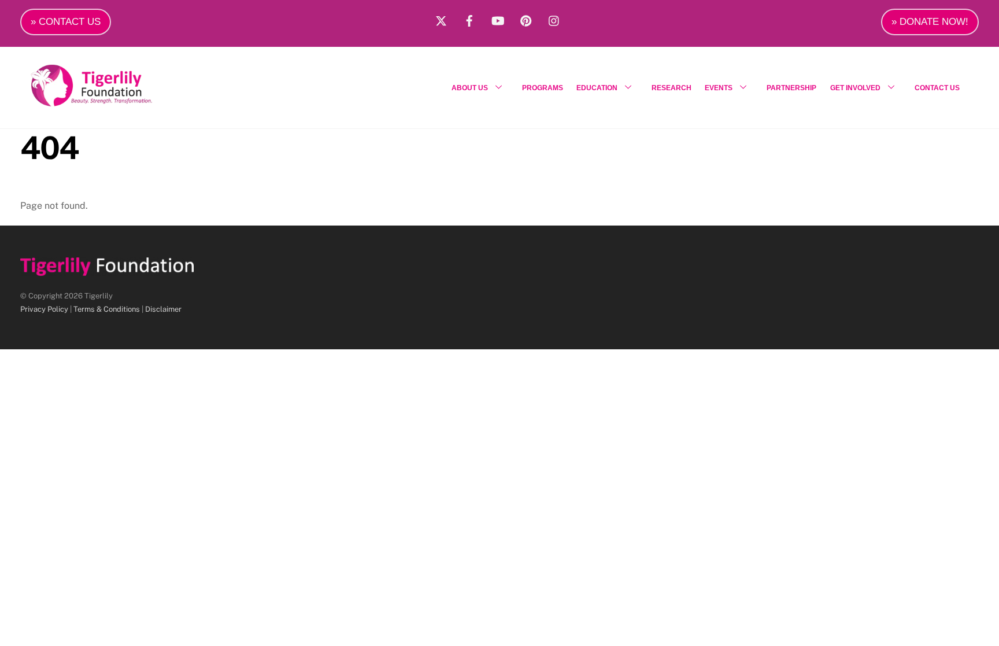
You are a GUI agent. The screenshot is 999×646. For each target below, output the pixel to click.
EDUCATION (596, 88)
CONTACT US (937, 88)
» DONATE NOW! (929, 21)
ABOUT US (470, 88)
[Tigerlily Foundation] (116, 102)
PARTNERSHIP (791, 88)
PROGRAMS (542, 88)
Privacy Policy (44, 309)
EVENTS (718, 88)
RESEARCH (671, 88)
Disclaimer (163, 309)
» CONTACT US (66, 21)
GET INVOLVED (855, 88)
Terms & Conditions (106, 309)
